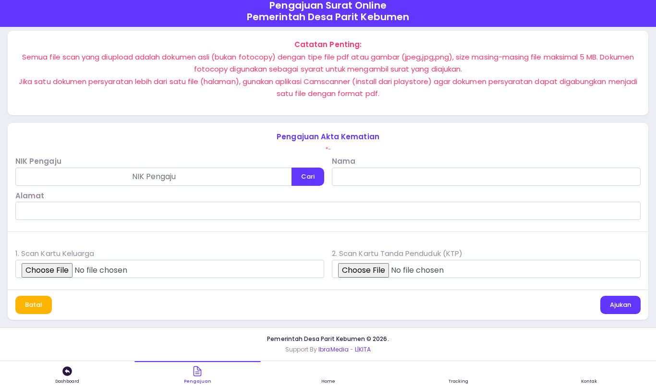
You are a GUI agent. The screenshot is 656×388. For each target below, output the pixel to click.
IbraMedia (333, 349)
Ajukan (620, 304)
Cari (308, 176)
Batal (33, 304)
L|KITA (363, 349)
